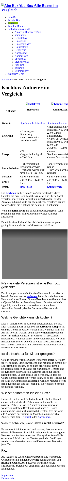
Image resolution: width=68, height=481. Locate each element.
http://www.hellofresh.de (33, 123)
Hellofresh (26, 417)
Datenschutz (7, 478)
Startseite (6, 79)
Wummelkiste (22, 70)
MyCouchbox (22, 61)
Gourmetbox (21, 47)
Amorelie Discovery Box (28, 32)
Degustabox (21, 38)
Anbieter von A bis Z (19, 29)
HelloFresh (20, 50)
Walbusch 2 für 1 (17, 73)
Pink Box (19, 64)
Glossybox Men (23, 44)
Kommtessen (21, 55)
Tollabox (19, 67)
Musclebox (20, 58)
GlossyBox (20, 41)
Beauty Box (14, 20)
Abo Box (13, 17)
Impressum (7, 475)
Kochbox (13, 23)
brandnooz (20, 35)
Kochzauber (21, 53)
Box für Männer (16, 26)
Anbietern (32, 296)
